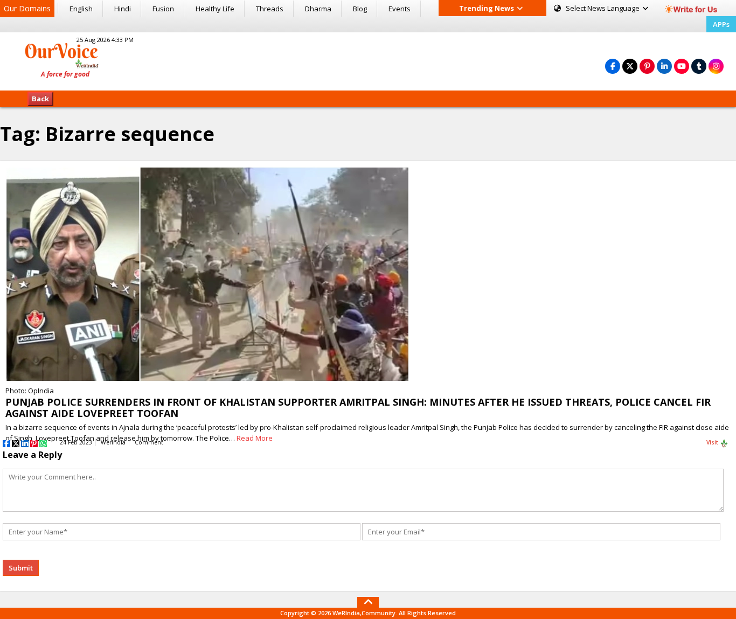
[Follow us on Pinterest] (647, 66)
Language (603, 8)
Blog (360, 8)
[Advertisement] (368, 60)
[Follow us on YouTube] (681, 66)
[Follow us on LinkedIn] (664, 66)
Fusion (163, 8)
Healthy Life (215, 8)
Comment (149, 442)
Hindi (122, 8)
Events (399, 8)
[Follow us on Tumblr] (698, 66)
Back (40, 98)
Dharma (318, 8)
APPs (721, 24)
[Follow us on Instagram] (716, 66)
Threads (269, 8)
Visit (713, 442)
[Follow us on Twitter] (629, 66)
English (81, 8)
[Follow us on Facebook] (612, 66)
